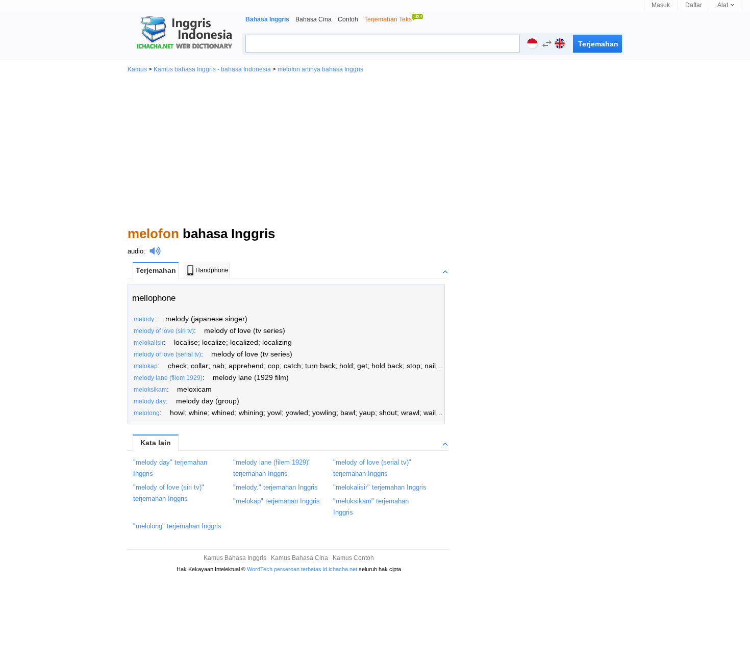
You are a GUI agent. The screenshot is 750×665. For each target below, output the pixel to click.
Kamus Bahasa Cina (299, 557)
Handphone (212, 270)
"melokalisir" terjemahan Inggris (380, 487)
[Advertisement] (375, 149)
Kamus (137, 69)
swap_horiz (547, 44)
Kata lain (155, 443)
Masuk (661, 5)
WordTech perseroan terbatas (284, 569)
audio (135, 251)
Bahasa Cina (313, 19)
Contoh (348, 19)
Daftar (693, 5)
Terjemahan (156, 270)
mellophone (154, 298)
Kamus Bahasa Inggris (235, 557)
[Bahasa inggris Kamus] (182, 34)
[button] (544, 45)
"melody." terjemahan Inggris (275, 487)
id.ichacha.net (340, 569)
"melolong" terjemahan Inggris (177, 526)
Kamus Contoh (353, 557)
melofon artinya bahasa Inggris (320, 69)
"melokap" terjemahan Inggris (276, 501)
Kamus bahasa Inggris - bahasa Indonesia (212, 69)
